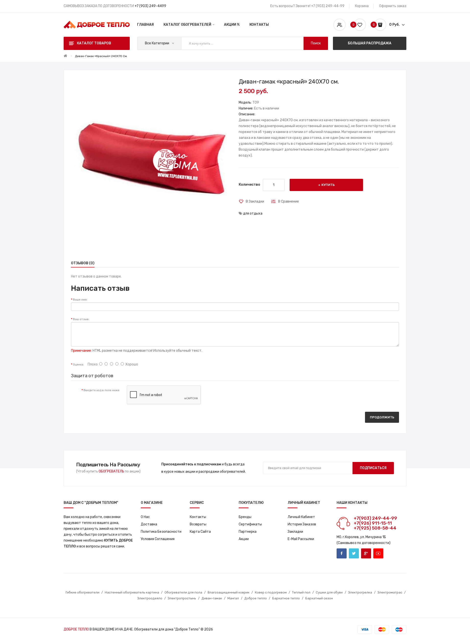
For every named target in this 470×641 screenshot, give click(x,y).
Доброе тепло (255, 598)
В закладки (255, 201)
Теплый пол (301, 592)
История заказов (302, 524)
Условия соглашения (158, 539)
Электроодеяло (149, 598)
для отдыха (252, 213)
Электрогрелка (360, 592)
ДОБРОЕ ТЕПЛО (76, 629)
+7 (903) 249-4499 (150, 6)
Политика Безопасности (161, 532)
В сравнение (288, 201)
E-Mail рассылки (301, 539)
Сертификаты (250, 524)
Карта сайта (200, 532)
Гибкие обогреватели (82, 592)
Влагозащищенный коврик (228, 592)
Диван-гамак (211, 598)
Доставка (149, 524)
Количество (249, 184)
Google (366, 553)
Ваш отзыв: (81, 319)
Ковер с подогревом (271, 592)
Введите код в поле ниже (101, 390)
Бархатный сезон (319, 598)
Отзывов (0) (82, 263)
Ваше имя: (80, 299)
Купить (328, 185)
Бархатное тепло (286, 598)
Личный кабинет (301, 517)
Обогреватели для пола (183, 592)
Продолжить (382, 417)
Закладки (295, 532)
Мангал (233, 598)
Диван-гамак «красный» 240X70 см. (101, 56)
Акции (244, 539)
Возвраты (198, 524)
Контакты (198, 517)
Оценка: (78, 364)
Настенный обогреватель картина (132, 592)
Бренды (245, 517)
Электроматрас (389, 592)
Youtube (378, 553)
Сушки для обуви (329, 592)
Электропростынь (182, 598)
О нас (145, 517)
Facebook (342, 553)
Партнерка (248, 532)
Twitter (354, 553)
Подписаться (373, 468)
